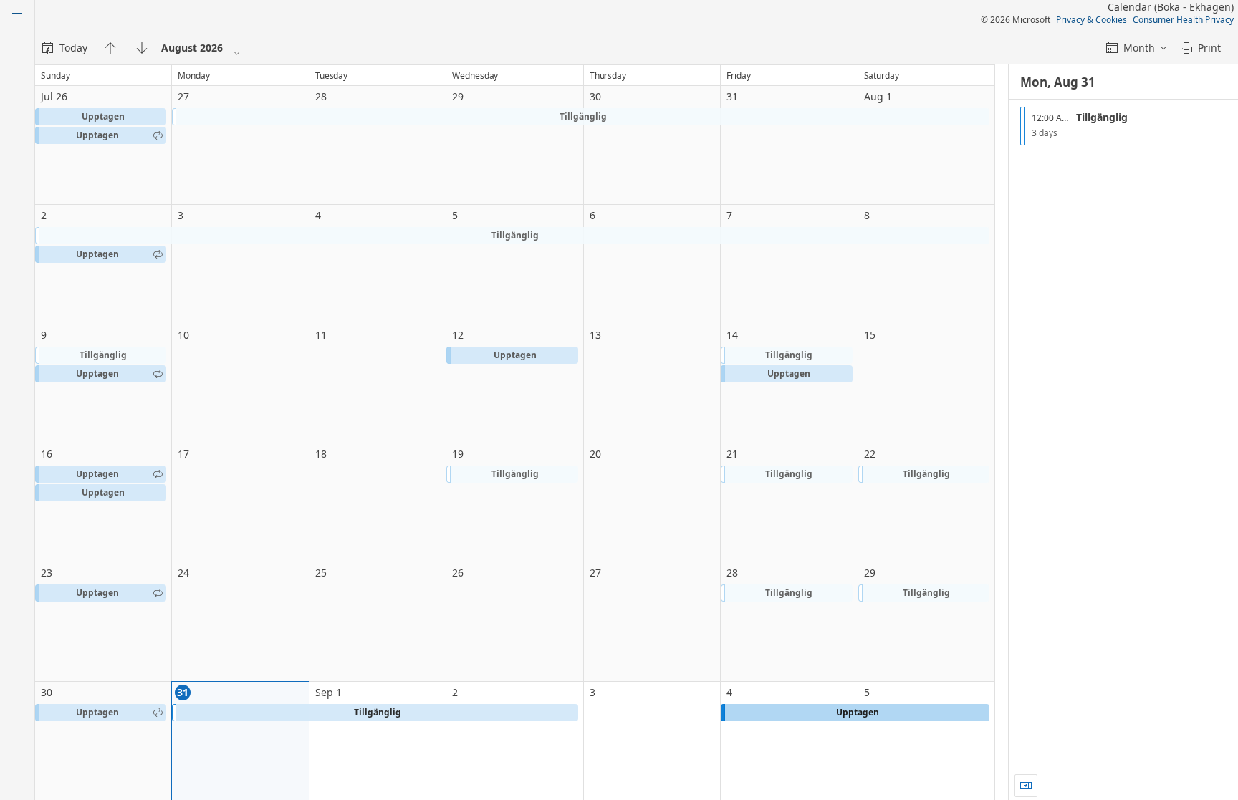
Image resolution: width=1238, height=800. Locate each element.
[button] (100, 116)
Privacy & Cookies (1091, 20)
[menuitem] (65, 48)
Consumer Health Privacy (1183, 20)
